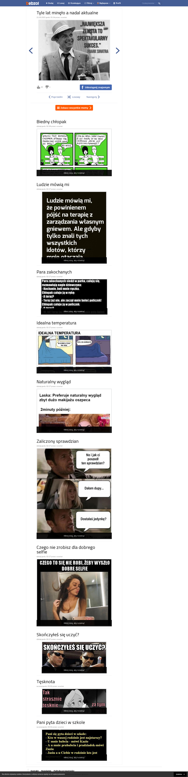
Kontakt (35, 770)
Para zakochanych (54, 272)
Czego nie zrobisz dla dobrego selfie (66, 550)
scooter (64, 17)
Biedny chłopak (51, 122)
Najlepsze (103, 3)
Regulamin (46, 770)
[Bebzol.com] (32, 3)
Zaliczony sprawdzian (58, 442)
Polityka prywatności (64, 770)
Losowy (76, 96)
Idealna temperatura (56, 323)
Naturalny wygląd (54, 382)
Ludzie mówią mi (53, 185)
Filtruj (89, 3)
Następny (91, 96)
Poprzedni (57, 96)
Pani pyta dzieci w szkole (61, 723)
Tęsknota (46, 682)
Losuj (61, 3)
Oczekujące (75, 3)
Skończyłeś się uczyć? (58, 635)
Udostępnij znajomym (97, 87)
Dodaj (50, 3)
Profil (118, 3)
